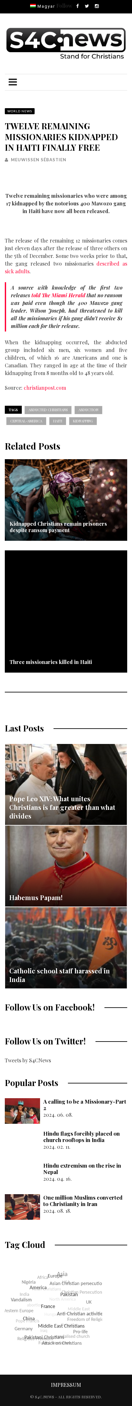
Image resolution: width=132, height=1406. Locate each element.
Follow (64, 5)
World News (19, 111)
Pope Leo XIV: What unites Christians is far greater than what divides (62, 807)
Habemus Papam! (35, 897)
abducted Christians (48, 409)
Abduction (88, 409)
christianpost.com (45, 387)
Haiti (57, 421)
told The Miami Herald (58, 295)
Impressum (66, 1384)
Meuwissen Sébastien (38, 159)
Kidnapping (83, 421)
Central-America (26, 421)
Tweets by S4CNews (28, 1060)
